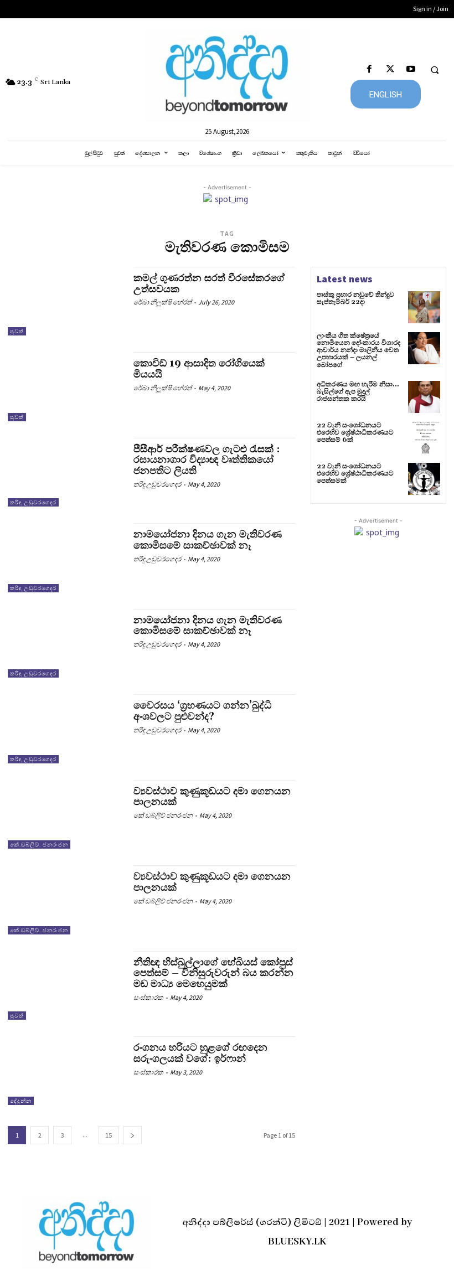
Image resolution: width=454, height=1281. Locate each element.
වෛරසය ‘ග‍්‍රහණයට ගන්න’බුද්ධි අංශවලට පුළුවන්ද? (202, 711)
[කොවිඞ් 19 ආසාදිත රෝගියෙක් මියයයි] (65, 386)
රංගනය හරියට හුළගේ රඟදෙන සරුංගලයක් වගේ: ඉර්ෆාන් (200, 1053)
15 (108, 1135)
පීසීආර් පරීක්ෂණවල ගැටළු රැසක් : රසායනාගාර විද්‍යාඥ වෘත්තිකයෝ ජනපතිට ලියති (206, 460)
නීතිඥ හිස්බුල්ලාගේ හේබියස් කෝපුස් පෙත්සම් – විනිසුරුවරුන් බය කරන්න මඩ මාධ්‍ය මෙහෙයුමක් (213, 973)
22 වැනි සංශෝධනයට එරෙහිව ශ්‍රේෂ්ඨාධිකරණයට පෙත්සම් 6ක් (355, 432)
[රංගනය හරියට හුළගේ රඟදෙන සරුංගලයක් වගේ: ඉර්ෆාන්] (65, 1070)
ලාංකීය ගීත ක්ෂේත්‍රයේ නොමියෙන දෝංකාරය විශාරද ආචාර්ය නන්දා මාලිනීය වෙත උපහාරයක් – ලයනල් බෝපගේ (358, 350)
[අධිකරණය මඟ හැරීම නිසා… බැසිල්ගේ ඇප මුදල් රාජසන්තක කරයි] (424, 397)
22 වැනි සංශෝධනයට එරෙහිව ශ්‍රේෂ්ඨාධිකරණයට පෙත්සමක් (355, 473)
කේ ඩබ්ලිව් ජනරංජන (163, 815)
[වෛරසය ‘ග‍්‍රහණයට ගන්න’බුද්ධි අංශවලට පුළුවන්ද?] (65, 728)
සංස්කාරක (148, 997)
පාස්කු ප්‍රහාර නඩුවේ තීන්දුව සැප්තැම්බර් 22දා (355, 298)
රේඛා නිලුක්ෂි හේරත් (162, 302)
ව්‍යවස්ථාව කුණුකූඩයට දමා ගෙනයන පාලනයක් (212, 797)
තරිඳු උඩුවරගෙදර (33, 502)
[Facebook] (369, 69)
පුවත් (17, 331)
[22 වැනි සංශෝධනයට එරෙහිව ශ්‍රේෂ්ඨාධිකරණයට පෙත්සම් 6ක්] (424, 438)
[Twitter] (390, 69)
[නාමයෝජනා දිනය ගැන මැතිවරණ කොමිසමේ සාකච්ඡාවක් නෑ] (65, 557)
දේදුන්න (21, 1100)
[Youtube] (410, 69)
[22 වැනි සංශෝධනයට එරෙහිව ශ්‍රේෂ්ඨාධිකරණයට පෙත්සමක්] (424, 479)
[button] (434, 70)
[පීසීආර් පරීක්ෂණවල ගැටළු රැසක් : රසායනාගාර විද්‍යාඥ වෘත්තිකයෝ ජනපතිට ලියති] (65, 472)
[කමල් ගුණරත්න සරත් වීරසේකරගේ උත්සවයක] (65, 301)
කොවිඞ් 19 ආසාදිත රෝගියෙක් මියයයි (199, 369)
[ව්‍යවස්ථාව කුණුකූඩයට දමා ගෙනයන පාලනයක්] (65, 814)
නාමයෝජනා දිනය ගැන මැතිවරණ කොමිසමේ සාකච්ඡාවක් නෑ (207, 540)
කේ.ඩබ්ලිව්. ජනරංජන (39, 844)
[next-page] (132, 1135)
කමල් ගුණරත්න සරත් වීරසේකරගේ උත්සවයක (209, 284)
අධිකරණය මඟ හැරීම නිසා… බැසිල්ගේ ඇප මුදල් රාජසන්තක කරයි (358, 391)
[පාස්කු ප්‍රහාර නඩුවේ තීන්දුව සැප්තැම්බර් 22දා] (424, 307)
